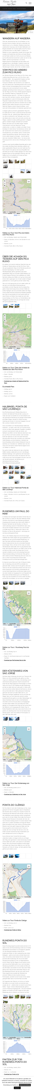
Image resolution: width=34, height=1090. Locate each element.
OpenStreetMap (12, 212)
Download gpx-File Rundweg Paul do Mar (15, 660)
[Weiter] (32, 22)
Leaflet (4, 212)
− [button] (4, 183)
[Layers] (29, 181)
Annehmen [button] (17, 1087)
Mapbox (18, 213)
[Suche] (25, 3)
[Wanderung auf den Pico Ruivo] (5, 306)
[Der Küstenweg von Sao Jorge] (5, 718)
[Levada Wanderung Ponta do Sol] (5, 996)
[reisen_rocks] (14, 3)
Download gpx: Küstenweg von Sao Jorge (15, 794)
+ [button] (4, 181)
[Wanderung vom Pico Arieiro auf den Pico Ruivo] (5, 161)
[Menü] (29, 3)
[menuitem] (25, 3)
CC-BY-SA (10, 213)
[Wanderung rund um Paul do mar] (5, 582)
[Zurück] (1, 22)
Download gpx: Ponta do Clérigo (12, 930)
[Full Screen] (4, 185)
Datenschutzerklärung (25, 1085)
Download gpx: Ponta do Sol (11, 1074)
